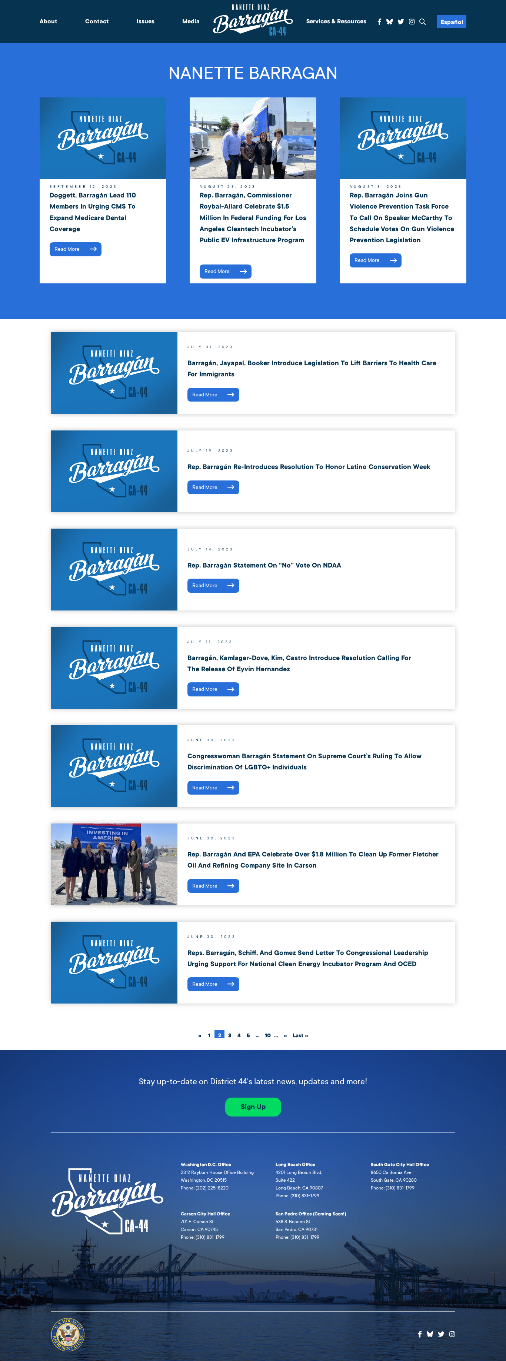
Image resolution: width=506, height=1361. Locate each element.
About (48, 21)
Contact (97, 21)
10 (268, 1035)
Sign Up (253, 1106)
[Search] (422, 22)
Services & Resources (336, 21)
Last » (300, 1035)
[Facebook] (379, 22)
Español (451, 22)
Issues (145, 21)
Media (191, 21)
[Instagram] (412, 22)
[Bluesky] (389, 20)
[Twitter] (400, 22)
